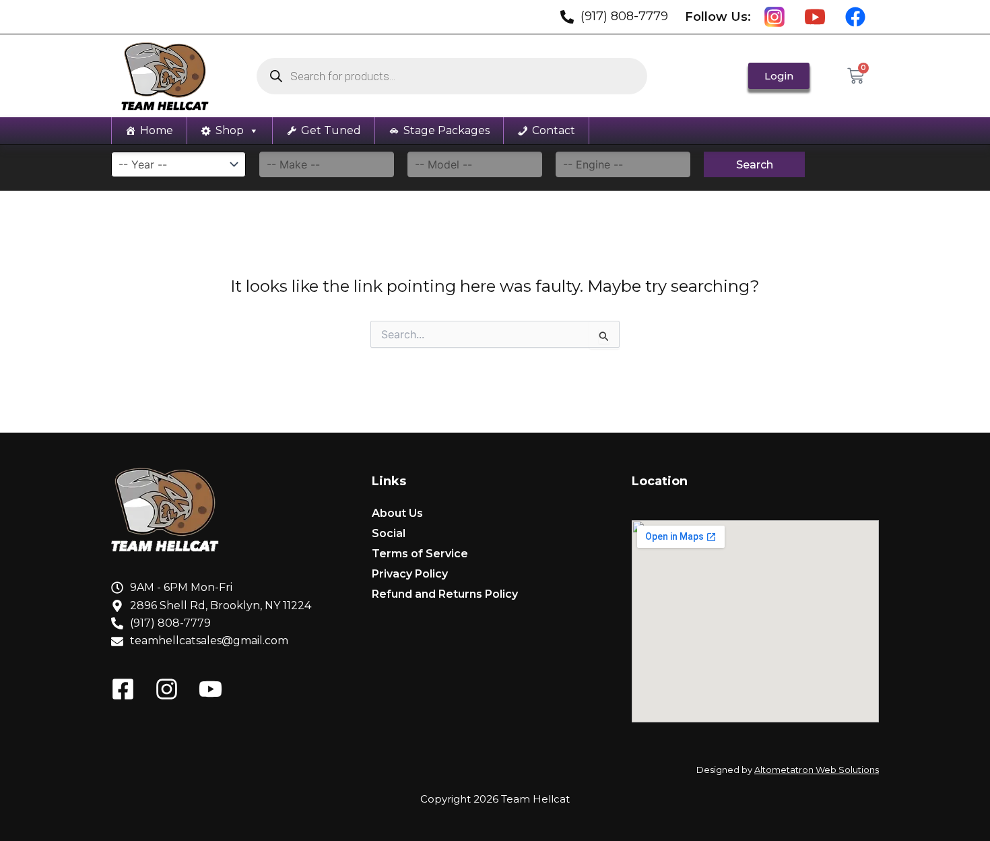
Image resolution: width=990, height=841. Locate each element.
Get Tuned (331, 130)
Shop (230, 130)
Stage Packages (446, 130)
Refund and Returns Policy (445, 594)
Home (156, 130)
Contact (553, 130)
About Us (397, 513)
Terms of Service (420, 553)
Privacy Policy (410, 573)
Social (388, 533)
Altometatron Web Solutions (816, 769)
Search (754, 164)
